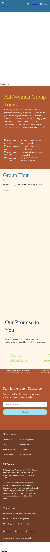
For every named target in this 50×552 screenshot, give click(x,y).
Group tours (7, 440)
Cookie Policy (25, 455)
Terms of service (9, 450)
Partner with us (25, 445)
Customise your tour (27, 440)
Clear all (6, 190)
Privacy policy (8, 455)
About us (23, 450)
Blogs (5, 445)
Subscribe (25, 412)
